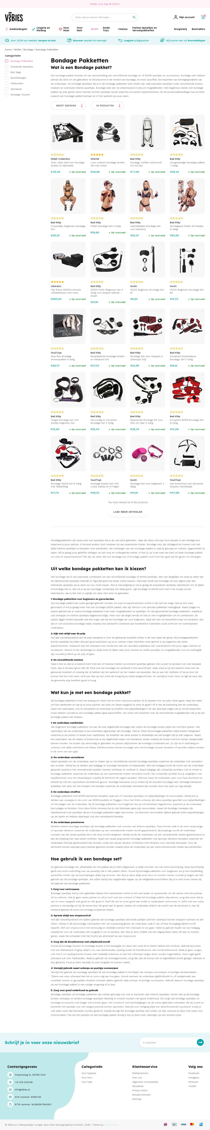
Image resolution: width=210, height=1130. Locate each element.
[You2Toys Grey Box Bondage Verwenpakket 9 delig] (68, 326)
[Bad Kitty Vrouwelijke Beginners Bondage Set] (68, 196)
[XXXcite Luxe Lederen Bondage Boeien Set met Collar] (108, 132)
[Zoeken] (134, 17)
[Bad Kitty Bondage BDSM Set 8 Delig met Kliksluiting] (68, 453)
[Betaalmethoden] (165, 1124)
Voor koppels (89, 1073)
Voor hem (87, 1077)
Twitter (192, 1086)
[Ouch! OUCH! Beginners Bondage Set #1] (147, 259)
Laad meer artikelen (128, 511)
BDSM (17, 49)
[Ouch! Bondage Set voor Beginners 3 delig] (147, 453)
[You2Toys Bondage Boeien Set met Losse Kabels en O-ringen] (108, 453)
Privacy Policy (139, 1090)
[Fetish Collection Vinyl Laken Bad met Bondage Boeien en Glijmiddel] (68, 132)
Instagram (193, 1077)
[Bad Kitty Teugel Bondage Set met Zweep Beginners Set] (68, 390)
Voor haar (87, 1082)
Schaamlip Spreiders (21, 66)
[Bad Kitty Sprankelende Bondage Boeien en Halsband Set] (108, 326)
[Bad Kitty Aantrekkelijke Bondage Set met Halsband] (147, 196)
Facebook (193, 1073)
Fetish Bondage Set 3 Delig (106, 226)
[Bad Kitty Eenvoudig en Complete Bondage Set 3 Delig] (108, 390)
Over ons (137, 1077)
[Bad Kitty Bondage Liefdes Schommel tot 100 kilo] (147, 132)
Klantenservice (140, 1073)
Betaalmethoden (141, 1094)
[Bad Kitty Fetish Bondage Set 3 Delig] (108, 196)
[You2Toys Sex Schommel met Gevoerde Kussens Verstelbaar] (187, 453)
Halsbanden (16, 83)
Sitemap (136, 1099)
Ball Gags (15, 72)
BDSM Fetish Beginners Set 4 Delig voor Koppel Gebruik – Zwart (107, 292)
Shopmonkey (111, 1124)
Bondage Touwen (20, 94)
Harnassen (16, 89)
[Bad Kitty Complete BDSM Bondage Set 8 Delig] (187, 390)
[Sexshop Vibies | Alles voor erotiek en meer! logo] (14, 21)
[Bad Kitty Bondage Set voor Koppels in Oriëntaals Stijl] (147, 326)
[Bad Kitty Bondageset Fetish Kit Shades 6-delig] (187, 196)
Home (8, 49)
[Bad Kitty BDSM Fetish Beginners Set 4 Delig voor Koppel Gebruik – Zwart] (108, 259)
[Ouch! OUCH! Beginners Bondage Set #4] (187, 259)
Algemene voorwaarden (145, 1082)
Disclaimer (138, 1086)
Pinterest (193, 1082)
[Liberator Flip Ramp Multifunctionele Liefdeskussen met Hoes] (68, 259)
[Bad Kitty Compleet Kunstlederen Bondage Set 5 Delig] (187, 326)
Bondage (28, 49)
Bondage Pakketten (47, 49)
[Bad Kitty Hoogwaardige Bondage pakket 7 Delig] (187, 132)
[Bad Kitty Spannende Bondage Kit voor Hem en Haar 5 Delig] (147, 390)
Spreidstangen (18, 77)
